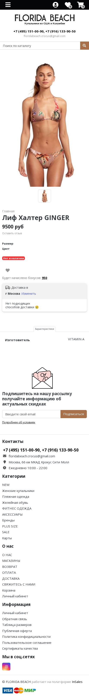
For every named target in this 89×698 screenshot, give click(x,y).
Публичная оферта (17, 631)
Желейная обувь (15, 502)
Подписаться (73, 414)
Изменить (28, 293)
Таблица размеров (17, 624)
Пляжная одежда (15, 496)
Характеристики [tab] (44, 328)
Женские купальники (18, 490)
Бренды (8, 520)
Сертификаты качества (20, 648)
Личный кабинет (15, 596)
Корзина (8, 590)
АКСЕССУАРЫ (12, 514)
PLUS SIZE (10, 526)
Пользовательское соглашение (26, 642)
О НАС (7, 555)
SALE (6, 532)
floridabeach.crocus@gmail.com (44, 36)
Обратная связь (14, 619)
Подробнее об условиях (18, 422)
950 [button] (44, 278)
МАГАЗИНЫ (11, 560)
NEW (6, 484)
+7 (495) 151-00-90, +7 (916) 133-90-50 (44, 31)
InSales (77, 682)
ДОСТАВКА (10, 578)
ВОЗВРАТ (9, 566)
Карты (7, 538)
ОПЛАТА (9, 572)
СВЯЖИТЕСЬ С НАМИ (18, 584)
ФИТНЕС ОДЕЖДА (16, 508)
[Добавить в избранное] (7, 270)
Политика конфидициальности (26, 636)
